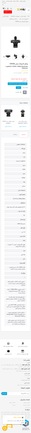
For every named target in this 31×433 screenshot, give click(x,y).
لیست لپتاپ (8, 12)
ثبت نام (4, 394)
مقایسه (18, 92)
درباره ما (3, 1)
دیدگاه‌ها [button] (15, 135)
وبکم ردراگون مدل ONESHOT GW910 (22, 122)
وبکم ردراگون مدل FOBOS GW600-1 (8, 122)
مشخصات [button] (23, 135)
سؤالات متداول (16, 1)
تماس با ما (4, 2)
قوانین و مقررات (9, 1)
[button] (11, 8)
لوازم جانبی (25, 73)
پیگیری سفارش (22, 1)
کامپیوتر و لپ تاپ (18, 73)
